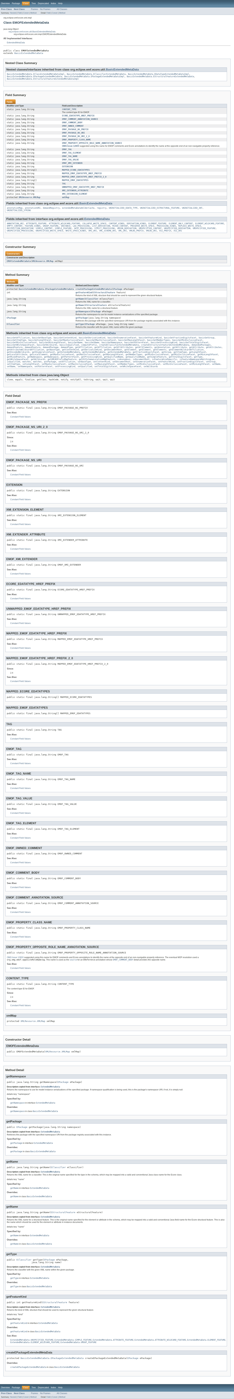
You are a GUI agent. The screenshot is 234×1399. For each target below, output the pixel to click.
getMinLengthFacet (208, 354)
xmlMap (65, 197)
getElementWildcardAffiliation (186, 350)
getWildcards (38, 359)
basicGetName (75, 342)
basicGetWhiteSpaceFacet (20, 345)
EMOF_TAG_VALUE (70, 160)
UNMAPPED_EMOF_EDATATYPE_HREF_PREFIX (83, 187)
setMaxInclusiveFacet (80, 364)
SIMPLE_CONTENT (44, 228)
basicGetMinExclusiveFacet (187, 340)
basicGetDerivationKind (92, 338)
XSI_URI (178, 231)
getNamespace (83, 311)
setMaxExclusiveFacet (54, 364)
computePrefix (89, 345)
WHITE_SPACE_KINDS (76, 231)
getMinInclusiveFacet (183, 354)
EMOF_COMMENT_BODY (72, 122)
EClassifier (91, 299)
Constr (26, 13)
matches (26, 361)
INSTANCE (65, 226)
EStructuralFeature (104, 292)
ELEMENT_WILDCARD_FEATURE (209, 223)
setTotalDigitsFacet (105, 366)
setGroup (210, 361)
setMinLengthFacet (199, 364)
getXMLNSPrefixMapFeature (62, 359)
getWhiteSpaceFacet (17, 359)
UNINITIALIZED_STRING (19, 210)
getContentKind (70, 350)
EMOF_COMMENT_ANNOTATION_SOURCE (80, 119)
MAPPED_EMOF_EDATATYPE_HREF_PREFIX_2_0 (84, 177)
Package (16, 3)
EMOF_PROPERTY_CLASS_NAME (76, 139)
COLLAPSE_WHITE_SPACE (94, 223)
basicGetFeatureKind (150, 338)
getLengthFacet (197, 352)
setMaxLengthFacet (104, 364)
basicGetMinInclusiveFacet (22, 342)
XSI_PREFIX (165, 231)
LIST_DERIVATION (101, 226)
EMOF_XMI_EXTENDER (72, 163)
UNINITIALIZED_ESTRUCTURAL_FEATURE (160, 208)
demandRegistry (51, 208)
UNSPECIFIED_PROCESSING (20, 231)
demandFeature (14, 347)
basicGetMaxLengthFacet (131, 340)
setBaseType (84, 361)
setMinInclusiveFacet (175, 364)
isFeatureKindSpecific (164, 359)
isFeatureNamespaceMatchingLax (197, 359)
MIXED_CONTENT (120, 226)
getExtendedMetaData (68, 352)
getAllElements (143, 347)
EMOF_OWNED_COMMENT (73, 126)
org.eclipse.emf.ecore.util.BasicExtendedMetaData (32, 31)
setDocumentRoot (121, 361)
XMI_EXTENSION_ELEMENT (74, 194)
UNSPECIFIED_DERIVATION (177, 228)
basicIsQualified (69, 345)
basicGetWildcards (47, 345)
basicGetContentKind (65, 338)
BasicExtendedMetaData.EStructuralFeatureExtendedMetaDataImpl (43, 79)
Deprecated (43, 3)
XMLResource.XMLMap (29, 197)
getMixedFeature (16, 357)
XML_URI (122, 231)
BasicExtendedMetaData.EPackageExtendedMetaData (34, 76)
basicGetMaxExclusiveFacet (69, 340)
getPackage (82, 318)
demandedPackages (201, 345)
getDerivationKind (91, 350)
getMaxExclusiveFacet (62, 354)
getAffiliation (83, 347)
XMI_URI (92, 231)
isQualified (13, 361)
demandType (67, 347)
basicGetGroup (206, 338)
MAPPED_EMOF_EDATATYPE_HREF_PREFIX (82, 173)
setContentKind (101, 361)
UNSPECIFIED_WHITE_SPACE (49, 231)
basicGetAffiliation (18, 338)
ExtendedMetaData (16, 42)
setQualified (85, 366)
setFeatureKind (166, 361)
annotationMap (14, 208)
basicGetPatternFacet (136, 342)
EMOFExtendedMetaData (19, 261)
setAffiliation (66, 361)
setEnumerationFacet (144, 361)
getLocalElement (39, 354)
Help (60, 3)
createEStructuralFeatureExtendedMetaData (165, 345)
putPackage (50, 361)
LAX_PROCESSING (81, 226)
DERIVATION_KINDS (136, 223)
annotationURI (32, 208)
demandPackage (50, 347)
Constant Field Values (20, 417)
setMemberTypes (125, 364)
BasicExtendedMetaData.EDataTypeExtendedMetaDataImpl (158, 74)
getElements (159, 350)
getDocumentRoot (113, 350)
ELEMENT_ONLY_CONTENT (181, 223)
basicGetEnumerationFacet (122, 338)
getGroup (166, 352)
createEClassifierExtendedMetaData (119, 345)
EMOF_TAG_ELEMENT (71, 153)
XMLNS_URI (151, 231)
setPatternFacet (43, 366)
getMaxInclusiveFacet (88, 354)
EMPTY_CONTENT (14, 226)
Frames (34, 9)
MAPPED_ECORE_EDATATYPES (76, 170)
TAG (64, 183)
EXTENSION (67, 166)
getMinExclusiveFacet (157, 354)
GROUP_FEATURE (50, 226)
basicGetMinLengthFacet (52, 342)
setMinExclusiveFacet (148, 364)
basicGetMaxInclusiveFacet (101, 340)
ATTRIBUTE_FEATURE (36, 223)
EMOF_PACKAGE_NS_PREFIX (75, 129)
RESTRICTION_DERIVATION (20, 228)
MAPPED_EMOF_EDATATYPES (75, 180)
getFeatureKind (84, 292)
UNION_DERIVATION (126, 228)
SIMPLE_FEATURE (63, 228)
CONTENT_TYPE (69, 109)
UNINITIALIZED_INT (192, 208)
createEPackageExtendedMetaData (94, 289)
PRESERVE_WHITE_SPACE (142, 226)
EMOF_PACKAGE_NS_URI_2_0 (76, 136)
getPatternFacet (70, 357)
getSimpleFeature (156, 357)
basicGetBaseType (41, 338)
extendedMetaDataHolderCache (78, 208)
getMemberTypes (134, 354)
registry (101, 208)
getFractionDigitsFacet (146, 352)
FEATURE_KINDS (32, 226)
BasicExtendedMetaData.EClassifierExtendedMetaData (96, 74)
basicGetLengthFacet (39, 340)
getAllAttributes (123, 347)
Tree (34, 3)
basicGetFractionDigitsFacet (180, 338)
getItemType (180, 352)
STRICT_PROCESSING (104, 228)
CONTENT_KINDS (116, 223)
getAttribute (179, 347)
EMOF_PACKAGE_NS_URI (73, 133)
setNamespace (25, 366)
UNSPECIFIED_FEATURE (204, 228)
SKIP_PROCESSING (83, 228)
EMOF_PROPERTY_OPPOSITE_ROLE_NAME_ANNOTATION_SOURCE (92, 143)
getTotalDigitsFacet (180, 357)
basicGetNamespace (112, 342)
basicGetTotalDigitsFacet (194, 342)
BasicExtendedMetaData (28, 53)
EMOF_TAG (67, 149)
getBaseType (53, 350)
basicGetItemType (16, 340)
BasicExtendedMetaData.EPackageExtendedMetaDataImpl (94, 76)
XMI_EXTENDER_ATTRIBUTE (75, 190)
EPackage (117, 289)
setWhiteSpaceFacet (130, 366)
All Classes (62, 9)
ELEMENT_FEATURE (157, 223)
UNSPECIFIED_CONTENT (150, 228)
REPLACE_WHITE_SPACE (189, 226)
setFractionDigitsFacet (190, 361)
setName (216, 364)
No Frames (45, 9)
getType (80, 324)
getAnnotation (162, 347)
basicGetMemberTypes (158, 340)
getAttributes (213, 347)
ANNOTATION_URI (15, 223)
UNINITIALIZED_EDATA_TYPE (123, 208)
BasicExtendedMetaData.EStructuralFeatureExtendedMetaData (160, 76)
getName (80, 299)
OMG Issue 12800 (70, 146)
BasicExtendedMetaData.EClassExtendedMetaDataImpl (35, 74)
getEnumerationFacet (43, 352)
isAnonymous (123, 359)
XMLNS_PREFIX (136, 231)
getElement (130, 350)
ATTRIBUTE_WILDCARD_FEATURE (64, 223)
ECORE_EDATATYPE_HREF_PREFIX (78, 116)
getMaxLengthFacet (113, 354)
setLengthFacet (30, 364)
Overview (5, 3)
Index (53, 3)
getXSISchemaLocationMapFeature (97, 359)
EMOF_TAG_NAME (70, 156)
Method (33, 13)
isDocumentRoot (141, 359)
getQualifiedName (113, 357)
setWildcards (151, 366)
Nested (13, 13)
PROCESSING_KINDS (166, 226)
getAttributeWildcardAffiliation (25, 350)
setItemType (13, 364)
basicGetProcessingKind (164, 342)
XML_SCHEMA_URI (107, 231)
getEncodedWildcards (18, 352)
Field (20, 13)
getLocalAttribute (17, 354)
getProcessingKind (91, 357)
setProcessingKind (65, 366)
